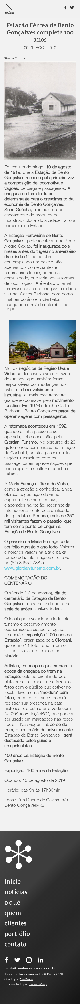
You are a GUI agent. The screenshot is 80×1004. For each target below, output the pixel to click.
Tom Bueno (26, 979)
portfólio (17, 934)
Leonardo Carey (38, 984)
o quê (12, 903)
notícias (15, 892)
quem (12, 913)
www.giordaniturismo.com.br (32, 568)
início (12, 882)
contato (15, 944)
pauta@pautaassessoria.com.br (30, 968)
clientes (15, 924)
